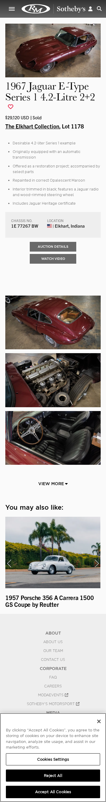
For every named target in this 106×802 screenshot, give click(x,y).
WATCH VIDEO (53, 259)
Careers (53, 686)
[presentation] (9, 563)
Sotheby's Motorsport (51, 704)
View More (51, 483)
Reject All (53, 775)
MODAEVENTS (51, 695)
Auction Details (53, 246)
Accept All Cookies (53, 792)
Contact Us (53, 660)
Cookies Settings (53, 759)
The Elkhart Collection (32, 126)
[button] (90, 8)
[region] (53, 757)
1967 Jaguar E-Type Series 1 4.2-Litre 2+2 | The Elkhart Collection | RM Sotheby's (53, 9)
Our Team (53, 651)
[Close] (98, 721)
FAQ (53, 677)
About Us (53, 642)
